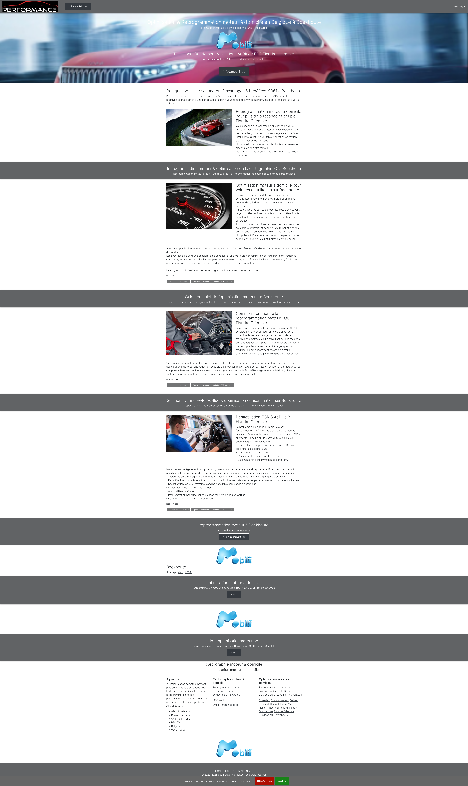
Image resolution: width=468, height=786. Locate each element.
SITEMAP (238, 771)
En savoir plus (264, 781)
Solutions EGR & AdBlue (222, 281)
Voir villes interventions (234, 537)
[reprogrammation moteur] (30, 6)
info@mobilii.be (78, 6)
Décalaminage (457, 6)
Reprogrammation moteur (178, 281)
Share (249, 771)
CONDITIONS (222, 771)
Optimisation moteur (201, 281)
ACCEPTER (282, 781)
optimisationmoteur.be (231, 774)
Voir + (234, 594)
